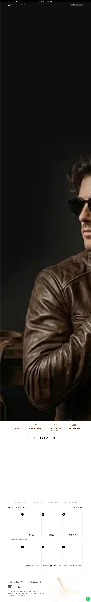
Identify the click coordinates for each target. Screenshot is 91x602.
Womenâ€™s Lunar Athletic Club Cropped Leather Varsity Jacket (72, 566)
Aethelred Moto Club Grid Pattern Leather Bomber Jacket (72, 534)
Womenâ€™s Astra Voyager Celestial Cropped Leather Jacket (31, 566)
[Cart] (82, 1)
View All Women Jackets (77, 540)
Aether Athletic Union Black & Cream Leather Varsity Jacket (51, 534)
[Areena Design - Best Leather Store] (13, 5)
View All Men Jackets (78, 507)
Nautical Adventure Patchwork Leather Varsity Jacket (31, 534)
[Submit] (82, 5)
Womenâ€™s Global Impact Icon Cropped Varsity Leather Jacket (52, 566)
